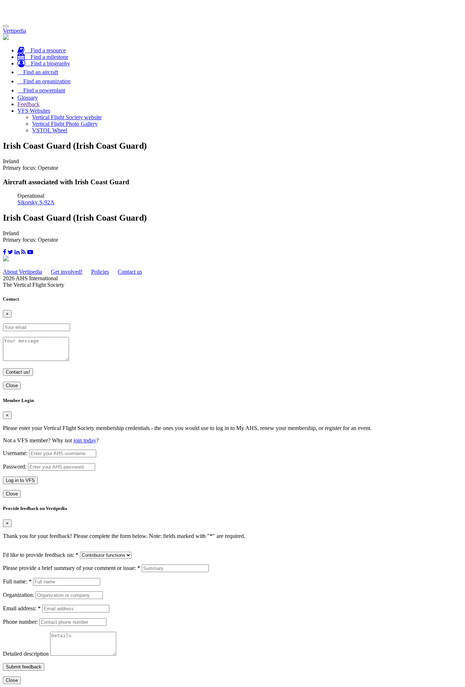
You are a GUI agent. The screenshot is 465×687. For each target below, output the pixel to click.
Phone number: (20, 622)
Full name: (17, 581)
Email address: (22, 608)
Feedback (28, 104)
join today (84, 440)
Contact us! (18, 372)
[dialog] (232, 448)
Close (12, 385)
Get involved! (66, 272)
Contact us (130, 272)
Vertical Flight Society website (67, 117)
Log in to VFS (20, 480)
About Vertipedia (22, 272)
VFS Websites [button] (33, 111)
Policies (100, 272)
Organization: (18, 595)
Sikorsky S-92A (35, 202)
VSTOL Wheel (49, 130)
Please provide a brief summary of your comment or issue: (71, 568)
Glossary (27, 98)
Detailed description (26, 654)
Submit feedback (23, 667)
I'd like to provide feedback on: (40, 555)
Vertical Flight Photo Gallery (65, 124)
